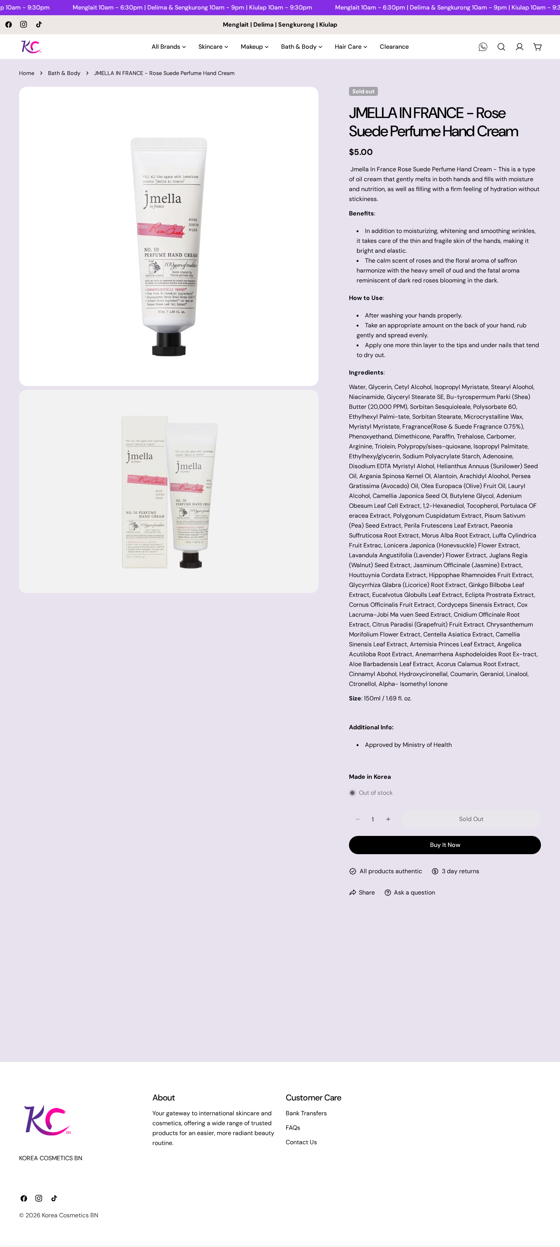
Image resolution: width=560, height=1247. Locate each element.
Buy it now (445, 845)
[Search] (501, 46)
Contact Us (301, 1142)
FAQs (293, 1128)
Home (26, 73)
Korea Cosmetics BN (70, 1215)
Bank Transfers (306, 1113)
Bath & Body (64, 73)
